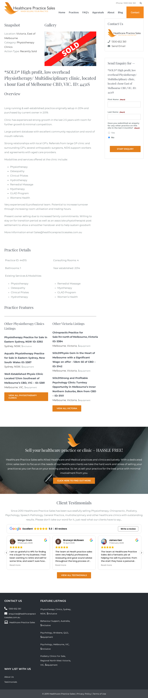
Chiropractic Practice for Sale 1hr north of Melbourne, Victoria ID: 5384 (75, 337)
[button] (141, 553)
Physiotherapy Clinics (51, 609)
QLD (65, 632)
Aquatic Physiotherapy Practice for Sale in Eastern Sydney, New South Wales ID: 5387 (24, 358)
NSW (17, 346)
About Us (9, 677)
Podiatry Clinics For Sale (52, 656)
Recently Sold (28, 51)
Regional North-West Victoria (55, 660)
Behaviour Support (50, 621)
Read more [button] (15, 565)
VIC (21, 387)
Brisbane (57, 632)
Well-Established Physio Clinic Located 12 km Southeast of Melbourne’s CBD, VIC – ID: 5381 (24, 378)
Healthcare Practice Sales (22, 622)
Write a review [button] (128, 528)
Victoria (21, 33)
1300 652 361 (119, 41)
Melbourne (11, 387)
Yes (113, 132)
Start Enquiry (125, 149)
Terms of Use (99, 694)
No (112, 137)
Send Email (118, 46)
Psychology (46, 632)
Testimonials (10, 682)
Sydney (8, 346)
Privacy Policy (84, 694)
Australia (65, 621)
